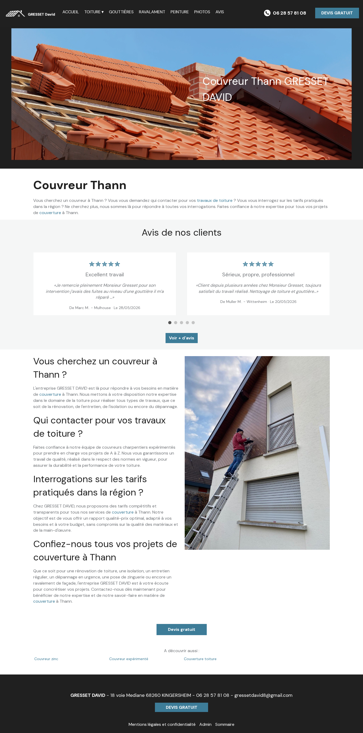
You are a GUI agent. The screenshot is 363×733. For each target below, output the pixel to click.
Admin (205, 724)
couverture (50, 212)
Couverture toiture (200, 658)
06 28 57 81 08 (212, 695)
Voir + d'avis (181, 338)
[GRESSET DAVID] (31, 13)
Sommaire (224, 724)
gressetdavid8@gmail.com (263, 695)
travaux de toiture (215, 200)
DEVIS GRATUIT (337, 13)
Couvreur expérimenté (128, 658)
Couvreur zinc (46, 658)
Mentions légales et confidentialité (162, 724)
